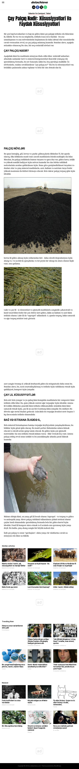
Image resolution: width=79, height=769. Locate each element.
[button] (3, 2)
